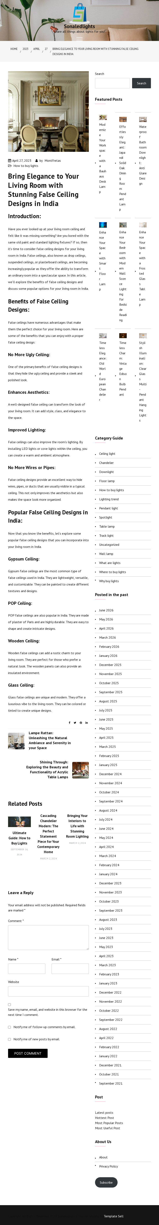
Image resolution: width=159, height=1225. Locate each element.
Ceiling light (107, 453)
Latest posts (104, 1112)
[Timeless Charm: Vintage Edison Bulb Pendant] (123, 335)
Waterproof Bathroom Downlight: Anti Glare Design (143, 155)
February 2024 (109, 865)
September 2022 (111, 1020)
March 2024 (107, 856)
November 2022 (110, 1001)
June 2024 (106, 828)
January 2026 (108, 656)
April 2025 (106, 737)
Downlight (106, 472)
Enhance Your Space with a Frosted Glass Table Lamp (142, 268)
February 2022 (109, 1047)
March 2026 (107, 637)
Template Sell (113, 1216)
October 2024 (109, 792)
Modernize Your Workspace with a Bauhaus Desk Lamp (102, 158)
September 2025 (111, 692)
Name (13, 959)
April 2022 (106, 1038)
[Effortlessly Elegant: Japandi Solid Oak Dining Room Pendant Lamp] (123, 119)
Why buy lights (109, 581)
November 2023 (110, 892)
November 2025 (110, 674)
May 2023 (106, 947)
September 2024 (111, 801)
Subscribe (106, 1182)
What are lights (109, 563)
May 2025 (106, 728)
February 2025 (109, 756)
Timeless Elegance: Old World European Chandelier (102, 371)
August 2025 (108, 701)
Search (99, 74)
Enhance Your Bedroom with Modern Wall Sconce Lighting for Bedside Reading (123, 276)
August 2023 (108, 919)
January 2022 (108, 1056)
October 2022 (109, 1010)
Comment (16, 921)
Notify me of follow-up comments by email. (44, 1027)
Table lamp (107, 526)
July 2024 (105, 819)
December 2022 (110, 992)
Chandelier (106, 463)
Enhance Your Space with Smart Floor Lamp (102, 260)
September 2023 (111, 910)
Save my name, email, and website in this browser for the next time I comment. (47, 1012)
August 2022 (108, 1029)
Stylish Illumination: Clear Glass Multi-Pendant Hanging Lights (143, 381)
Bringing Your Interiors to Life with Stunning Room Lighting (77, 826)
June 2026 (106, 610)
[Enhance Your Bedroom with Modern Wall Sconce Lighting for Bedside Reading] (123, 225)
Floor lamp (107, 481)
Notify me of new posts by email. (36, 1039)
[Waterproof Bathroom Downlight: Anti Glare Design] (143, 119)
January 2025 (108, 765)
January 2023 (108, 983)
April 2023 (106, 956)
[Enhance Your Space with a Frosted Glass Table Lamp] (143, 225)
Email (56, 959)
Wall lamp (106, 554)
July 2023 (105, 929)
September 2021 (111, 1083)
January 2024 (108, 874)
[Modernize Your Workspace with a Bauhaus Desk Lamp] (103, 117)
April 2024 (106, 847)
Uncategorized (109, 544)
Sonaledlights (79, 26)
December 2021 (110, 1065)
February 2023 (109, 974)
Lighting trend (109, 499)
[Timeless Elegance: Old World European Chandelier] (103, 335)
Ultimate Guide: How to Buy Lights (19, 838)
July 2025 (105, 710)
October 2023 (109, 901)
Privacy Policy (108, 1166)
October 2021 (109, 1074)
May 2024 (106, 838)
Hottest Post (104, 1118)
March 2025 (107, 747)
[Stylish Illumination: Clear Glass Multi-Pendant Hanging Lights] (143, 335)
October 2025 (109, 683)
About (103, 1157)
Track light (106, 535)
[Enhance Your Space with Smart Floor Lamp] (103, 225)
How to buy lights (25, 166)
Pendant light (108, 508)
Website (13, 982)
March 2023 (107, 965)
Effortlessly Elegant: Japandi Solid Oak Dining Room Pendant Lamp (122, 168)
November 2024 (110, 783)
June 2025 (106, 719)
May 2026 (106, 619)
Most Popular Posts (109, 1123)
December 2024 (110, 774)
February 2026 (109, 646)
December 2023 (110, 883)
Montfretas (53, 160)
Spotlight (105, 517)
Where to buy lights (112, 572)
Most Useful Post (107, 1128)
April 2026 (106, 628)
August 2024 (108, 810)
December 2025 (110, 665)
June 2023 (106, 938)
